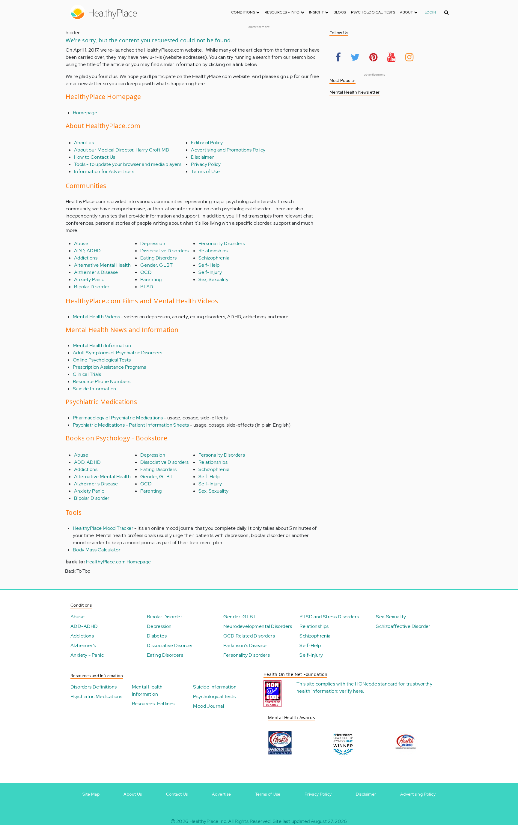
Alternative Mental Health (102, 265)
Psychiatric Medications (96, 696)
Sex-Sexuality (391, 617)
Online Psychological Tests (102, 360)
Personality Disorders (221, 243)
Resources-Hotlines (153, 703)
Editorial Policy (207, 143)
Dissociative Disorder (170, 645)
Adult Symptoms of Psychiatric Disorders (117, 353)
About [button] (407, 12)
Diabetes (157, 636)
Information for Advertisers (104, 171)
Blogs (340, 12)
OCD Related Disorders (249, 636)
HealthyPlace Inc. (208, 821)
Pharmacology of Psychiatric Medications (118, 418)
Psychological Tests (373, 12)
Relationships (213, 251)
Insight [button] (317, 12)
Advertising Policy (418, 794)
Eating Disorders (158, 258)
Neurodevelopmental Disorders (257, 626)
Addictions (85, 258)
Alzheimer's (83, 645)
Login (430, 12)
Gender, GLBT (156, 265)
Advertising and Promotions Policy (228, 150)
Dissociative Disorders (164, 251)
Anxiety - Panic (87, 655)
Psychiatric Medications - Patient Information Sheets (131, 425)
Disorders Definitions (93, 687)
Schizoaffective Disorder (403, 626)
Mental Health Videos (96, 317)
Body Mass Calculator (97, 550)
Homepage (85, 113)
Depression (152, 243)
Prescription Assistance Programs (109, 367)
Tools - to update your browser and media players (127, 164)
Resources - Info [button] (283, 12)
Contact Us (177, 794)
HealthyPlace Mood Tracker (103, 528)
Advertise (221, 794)
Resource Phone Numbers (102, 381)
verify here (351, 691)
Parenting (151, 279)
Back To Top (77, 571)
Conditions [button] (243, 12)
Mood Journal (208, 706)
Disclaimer (202, 157)
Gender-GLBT (239, 617)
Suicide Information (94, 389)
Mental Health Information (102, 345)
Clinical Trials (87, 374)
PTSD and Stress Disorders (329, 617)
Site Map (91, 794)
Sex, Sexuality (213, 279)
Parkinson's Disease (245, 645)
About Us (133, 794)
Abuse (81, 243)
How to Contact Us (94, 157)
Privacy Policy (206, 164)
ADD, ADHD (87, 251)
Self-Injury (210, 272)
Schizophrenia (213, 258)
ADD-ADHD (84, 626)
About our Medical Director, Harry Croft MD (122, 150)
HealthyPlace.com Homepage (118, 562)
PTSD (146, 287)
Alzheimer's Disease (96, 272)
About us (84, 143)
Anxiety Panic (89, 279)
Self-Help (209, 265)
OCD (146, 272)
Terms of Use (205, 171)
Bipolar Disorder (91, 287)
